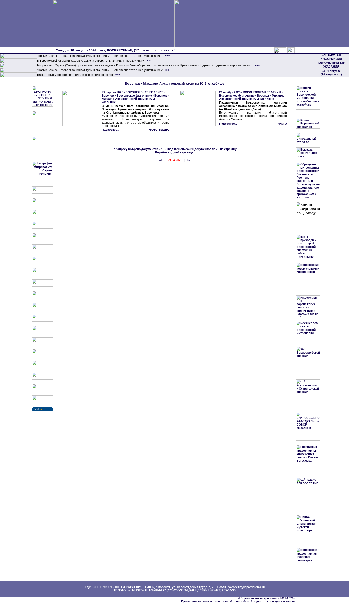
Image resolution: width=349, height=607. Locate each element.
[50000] (18, 67)
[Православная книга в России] (42, 378)
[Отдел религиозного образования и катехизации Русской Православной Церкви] (42, 239)
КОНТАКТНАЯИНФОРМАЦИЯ (331, 57)
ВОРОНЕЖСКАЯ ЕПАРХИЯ (145, 92)
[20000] (18, 62)
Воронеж (108, 95)
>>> (167, 56)
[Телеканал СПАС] (42, 262)
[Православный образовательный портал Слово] (42, 367)
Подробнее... (110, 129)
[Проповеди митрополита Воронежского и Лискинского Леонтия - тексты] (42, 156)
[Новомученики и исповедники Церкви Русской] (42, 216)
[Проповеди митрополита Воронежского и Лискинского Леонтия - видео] (42, 131)
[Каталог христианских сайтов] (42, 402)
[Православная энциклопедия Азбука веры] (42, 343)
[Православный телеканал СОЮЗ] (42, 251)
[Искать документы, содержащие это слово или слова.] (280, 50)
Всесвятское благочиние (134, 95)
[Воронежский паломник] (42, 297)
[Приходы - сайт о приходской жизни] (42, 309)
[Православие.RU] (42, 320)
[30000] (18, 76)
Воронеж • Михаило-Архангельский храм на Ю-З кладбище (135, 99)
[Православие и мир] (42, 332)
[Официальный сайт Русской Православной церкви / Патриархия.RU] (42, 192)
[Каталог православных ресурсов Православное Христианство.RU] (42, 390)
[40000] (18, 71)
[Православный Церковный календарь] (42, 204)
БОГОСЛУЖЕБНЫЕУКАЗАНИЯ (331, 65)
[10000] (18, 57)
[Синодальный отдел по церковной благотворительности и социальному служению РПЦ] (42, 227)
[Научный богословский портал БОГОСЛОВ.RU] (42, 355)
